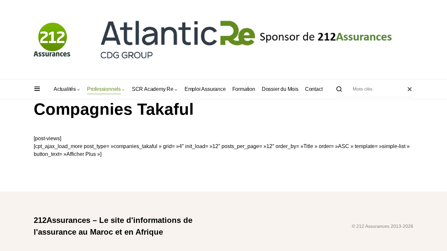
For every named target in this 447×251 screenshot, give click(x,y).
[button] (37, 89)
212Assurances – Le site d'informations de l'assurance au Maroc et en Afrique (113, 226)
